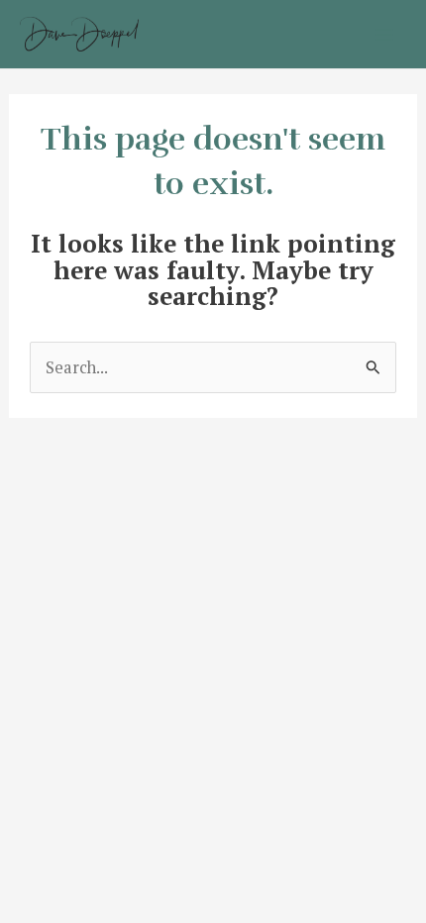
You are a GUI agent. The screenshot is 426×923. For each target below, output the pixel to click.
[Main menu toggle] (384, 34)
